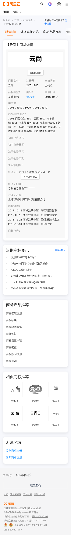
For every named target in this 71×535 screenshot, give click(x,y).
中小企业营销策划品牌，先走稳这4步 (33, 288)
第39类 (30, 97)
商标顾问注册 (14, 354)
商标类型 (13, 92)
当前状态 (50, 80)
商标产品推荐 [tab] (52, 31)
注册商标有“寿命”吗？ (23, 257)
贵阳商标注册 (14, 457)
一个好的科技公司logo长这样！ (29, 282)
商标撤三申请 (14, 340)
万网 (16, 20)
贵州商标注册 (14, 450)
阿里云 (6, 20)
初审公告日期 (16, 144)
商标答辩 (11, 333)
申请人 (12, 172)
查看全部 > (60, 250)
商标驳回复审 (14, 327)
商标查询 (11, 361)
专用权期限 (14, 165)
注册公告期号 (16, 151)
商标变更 (11, 347)
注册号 (30, 80)
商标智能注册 (14, 313)
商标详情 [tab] (10, 31)
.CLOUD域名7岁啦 (22, 269)
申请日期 (50, 92)
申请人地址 (14, 184)
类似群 (12, 103)
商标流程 (13, 206)
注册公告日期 (16, 158)
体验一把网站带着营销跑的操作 (29, 263)
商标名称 (13, 80)
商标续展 (11, 320)
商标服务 (27, 20)
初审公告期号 (16, 138)
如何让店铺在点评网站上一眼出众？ (32, 276)
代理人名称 (14, 195)
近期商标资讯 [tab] (29, 31)
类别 (29, 92)
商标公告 (13, 230)
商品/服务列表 (16, 114)
